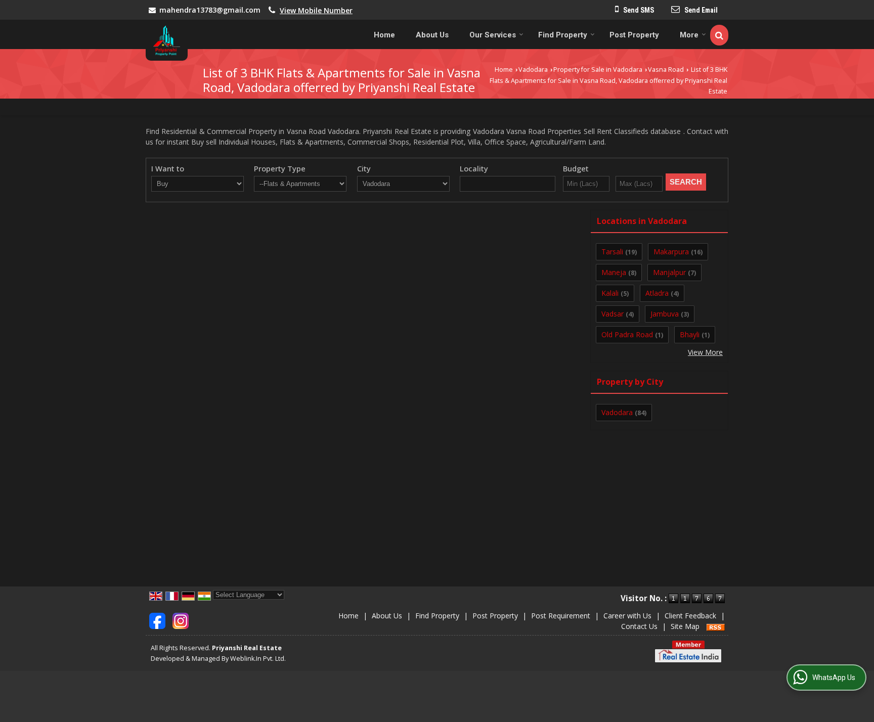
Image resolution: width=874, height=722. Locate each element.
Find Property (562, 34)
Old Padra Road (627, 334)
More (689, 34)
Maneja (613, 272)
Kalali (610, 293)
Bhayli (690, 334)
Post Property (634, 34)
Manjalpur (669, 272)
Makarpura (671, 251)
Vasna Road (666, 69)
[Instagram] (180, 620)
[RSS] (716, 626)
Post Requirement (560, 615)
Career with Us (627, 615)
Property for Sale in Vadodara (597, 69)
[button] (316, 10)
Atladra (657, 293)
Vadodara (533, 69)
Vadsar (612, 314)
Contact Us (639, 626)
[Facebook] (157, 620)
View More (705, 352)
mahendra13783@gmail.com (209, 10)
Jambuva (664, 314)
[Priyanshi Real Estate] (166, 40)
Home (384, 34)
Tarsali (612, 251)
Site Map (685, 626)
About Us (432, 34)
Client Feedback (690, 615)
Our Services (492, 34)
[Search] (719, 35)
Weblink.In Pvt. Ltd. (258, 658)
